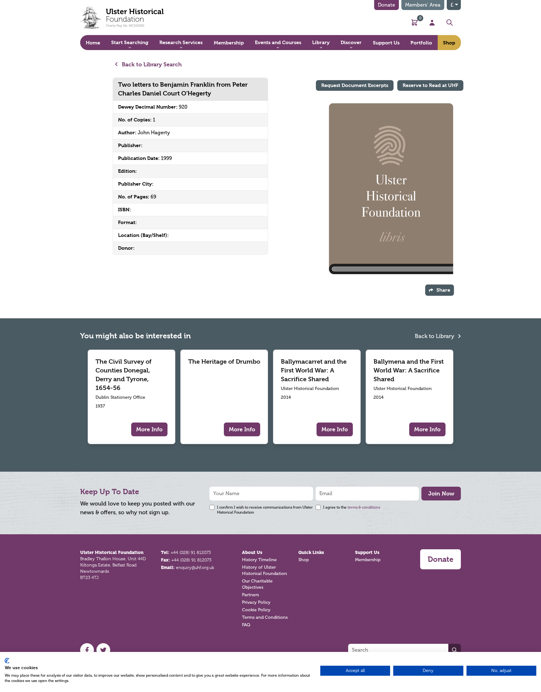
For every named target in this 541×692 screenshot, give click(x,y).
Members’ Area (423, 5)
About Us (252, 552)
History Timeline (259, 559)
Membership (367, 559)
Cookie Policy (256, 609)
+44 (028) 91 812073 (191, 552)
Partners (250, 594)
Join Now (441, 493)
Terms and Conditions (265, 617)
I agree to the (351, 507)
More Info (149, 429)
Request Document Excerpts (354, 85)
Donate (386, 5)
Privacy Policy (256, 602)
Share (443, 290)
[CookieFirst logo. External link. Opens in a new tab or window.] (7, 661)
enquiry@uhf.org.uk (195, 567)
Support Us (367, 552)
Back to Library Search (151, 64)
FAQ (246, 625)
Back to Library (435, 336)
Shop (303, 559)
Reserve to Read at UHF (430, 85)
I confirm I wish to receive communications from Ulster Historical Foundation (265, 510)
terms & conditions (364, 507)
